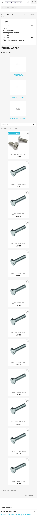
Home (6, 22)
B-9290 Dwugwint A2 (18, 119)
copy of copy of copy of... (19, 481)
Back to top (29, 495)
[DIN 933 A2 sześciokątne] (18, 64)
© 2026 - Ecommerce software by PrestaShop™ (16, 515)
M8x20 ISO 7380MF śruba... (18, 154)
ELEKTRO (6, 35)
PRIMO (5, 28)
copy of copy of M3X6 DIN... (18, 422)
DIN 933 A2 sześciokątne (18, 75)
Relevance (18, 125)
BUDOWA (6, 26)
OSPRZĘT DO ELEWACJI (11, 33)
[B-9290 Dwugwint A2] (18, 108)
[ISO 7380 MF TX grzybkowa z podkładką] (18, 87)
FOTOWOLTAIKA (8, 30)
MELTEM (6, 38)
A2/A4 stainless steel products (13, 40)
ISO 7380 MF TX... (18, 97)
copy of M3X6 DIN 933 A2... (18, 184)
